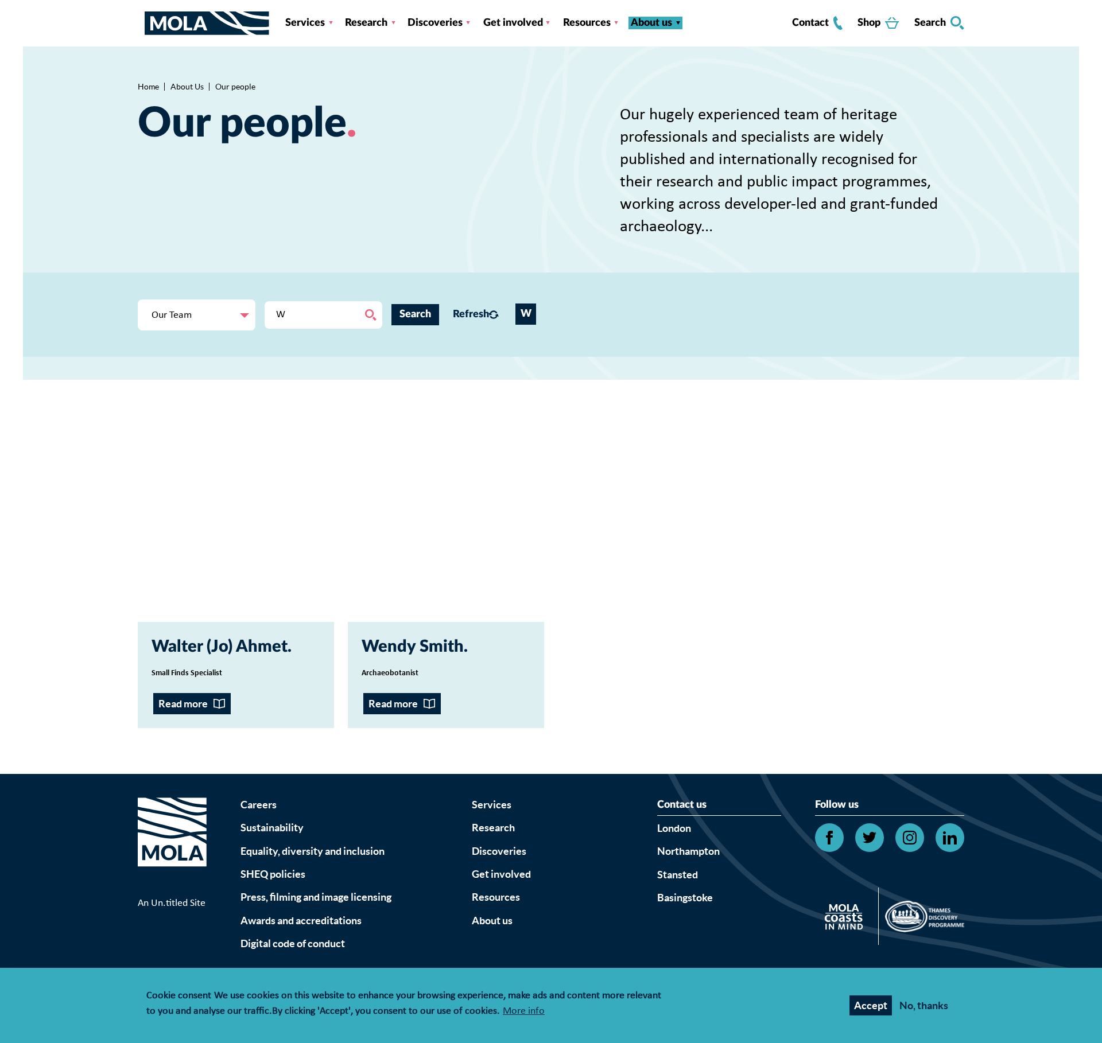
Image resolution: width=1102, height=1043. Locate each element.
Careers (258, 805)
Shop (868, 23)
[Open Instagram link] (909, 837)
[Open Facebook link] (829, 837)
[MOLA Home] (172, 846)
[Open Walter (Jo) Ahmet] (236, 524)
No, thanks (923, 1005)
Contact (810, 23)
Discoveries (435, 23)
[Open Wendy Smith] (446, 524)
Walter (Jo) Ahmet (220, 647)
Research (366, 23)
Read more (183, 704)
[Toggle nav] (141, 23)
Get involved (513, 23)
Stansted (677, 875)
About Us (187, 86)
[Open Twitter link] (869, 837)
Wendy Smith (413, 647)
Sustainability (272, 828)
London (674, 828)
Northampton (688, 851)
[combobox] (196, 314)
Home (148, 86)
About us (651, 23)
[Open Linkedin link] (950, 837)
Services (305, 23)
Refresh (468, 314)
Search (930, 23)
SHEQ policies (272, 874)
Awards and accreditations (301, 920)
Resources (587, 23)
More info (524, 1012)
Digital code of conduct (292, 943)
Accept (870, 1005)
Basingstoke (685, 898)
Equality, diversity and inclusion (312, 851)
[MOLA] (207, 23)
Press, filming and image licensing (315, 897)
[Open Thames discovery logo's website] (921, 919)
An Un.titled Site (171, 903)
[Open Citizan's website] (847, 919)
